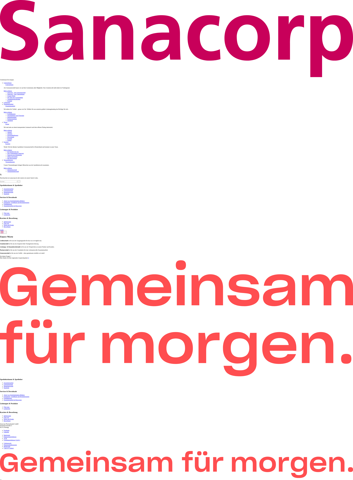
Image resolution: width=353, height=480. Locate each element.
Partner (9, 140)
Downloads (10, 137)
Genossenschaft (8, 190)
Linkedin (6, 432)
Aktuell (9, 132)
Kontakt (9, 101)
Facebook (6, 430)
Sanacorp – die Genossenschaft (16, 92)
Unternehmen (8, 83)
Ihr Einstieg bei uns (13, 152)
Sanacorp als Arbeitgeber (14, 155)
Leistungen (7, 102)
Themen (9, 134)
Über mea (6, 213)
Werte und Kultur (12, 156)
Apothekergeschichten (13, 99)
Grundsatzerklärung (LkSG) (12, 440)
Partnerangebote (12, 119)
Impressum (7, 435)
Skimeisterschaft (12, 170)
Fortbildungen (11, 114)
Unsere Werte (11, 96)
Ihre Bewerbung (12, 158)
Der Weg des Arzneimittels (15, 97)
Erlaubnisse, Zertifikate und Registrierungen (16, 202)
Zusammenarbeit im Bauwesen (13, 206)
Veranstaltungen (8, 160)
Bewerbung (7, 227)
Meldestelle (7, 446)
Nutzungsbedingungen (10, 445)
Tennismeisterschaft (13, 171)
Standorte (10, 120)
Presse (5, 122)
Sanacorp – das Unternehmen (15, 94)
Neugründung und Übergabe (15, 115)
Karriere (6, 142)
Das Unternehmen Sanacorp (15, 153)
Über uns (6, 223)
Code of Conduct (9, 448)
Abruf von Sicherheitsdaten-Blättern (14, 201)
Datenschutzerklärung (10, 437)
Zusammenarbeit (8, 104)
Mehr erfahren (8, 91)
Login (1, 230)
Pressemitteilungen (12, 135)
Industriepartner (11, 117)
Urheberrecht (7, 443)
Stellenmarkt (7, 222)
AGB (5, 438)
